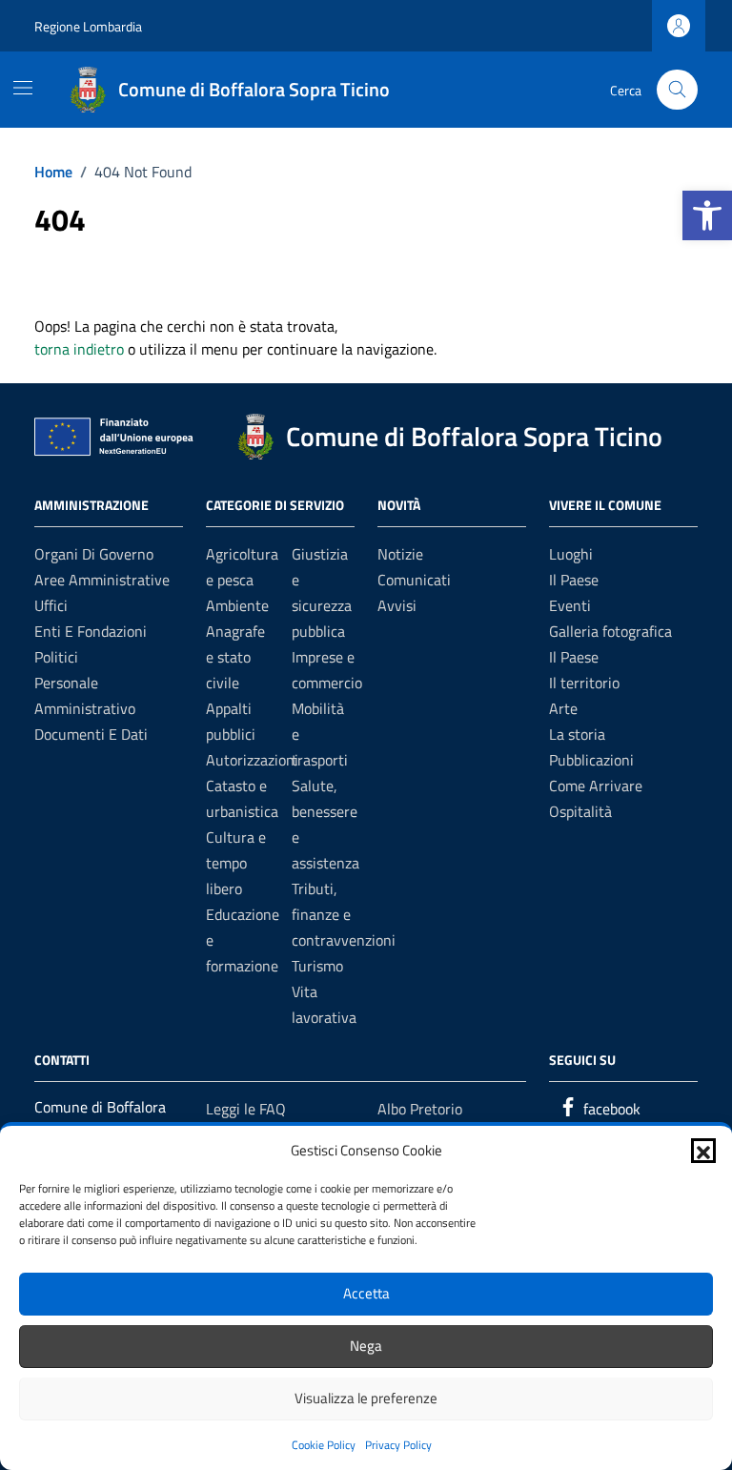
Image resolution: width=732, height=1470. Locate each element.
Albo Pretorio (419, 1108)
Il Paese (574, 579)
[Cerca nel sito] (677, 90)
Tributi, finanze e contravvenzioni (344, 914)
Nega (366, 1346)
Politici (56, 656)
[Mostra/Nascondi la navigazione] (22, 87)
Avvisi (397, 605)
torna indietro (79, 348)
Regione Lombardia (88, 26)
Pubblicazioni (591, 759)
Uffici (51, 605)
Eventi (570, 605)
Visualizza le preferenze (366, 1398)
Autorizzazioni (252, 759)
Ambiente (237, 605)
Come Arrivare (595, 785)
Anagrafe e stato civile (235, 657)
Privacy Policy (398, 1445)
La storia (577, 734)
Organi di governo (93, 553)
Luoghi (571, 553)
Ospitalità (580, 811)
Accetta (366, 1293)
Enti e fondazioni (90, 631)
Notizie (400, 553)
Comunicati (414, 579)
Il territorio (584, 682)
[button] (707, 215)
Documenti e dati (91, 734)
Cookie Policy (324, 1445)
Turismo (317, 965)
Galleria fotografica (610, 631)
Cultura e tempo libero (236, 863)
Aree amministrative (102, 579)
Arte (563, 708)
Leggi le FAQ (246, 1108)
